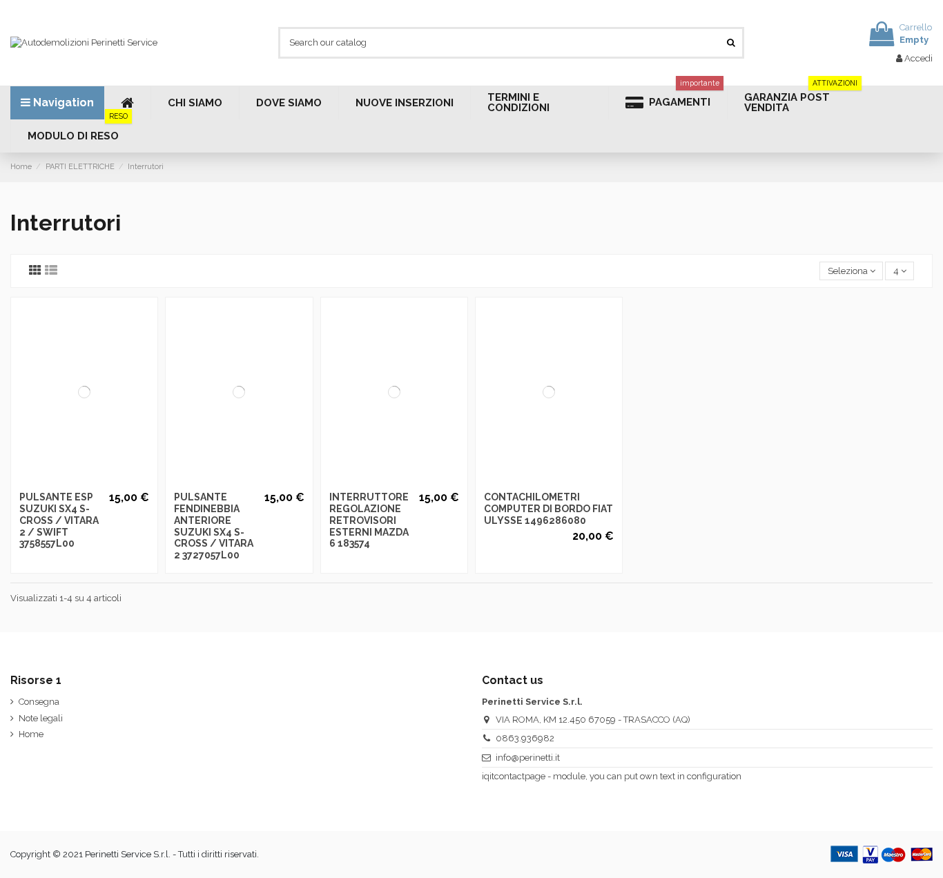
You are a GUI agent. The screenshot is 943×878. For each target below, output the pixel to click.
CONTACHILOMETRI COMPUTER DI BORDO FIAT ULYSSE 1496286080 (548, 508)
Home (31, 734)
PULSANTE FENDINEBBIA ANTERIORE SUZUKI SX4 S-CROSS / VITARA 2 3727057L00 (213, 525)
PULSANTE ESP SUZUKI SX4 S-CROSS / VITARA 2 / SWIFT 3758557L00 (59, 520)
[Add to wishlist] (75, 480)
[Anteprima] (93, 480)
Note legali (41, 718)
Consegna (39, 701)
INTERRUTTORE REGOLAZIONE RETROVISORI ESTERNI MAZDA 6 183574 (369, 520)
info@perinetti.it (528, 757)
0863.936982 (525, 738)
